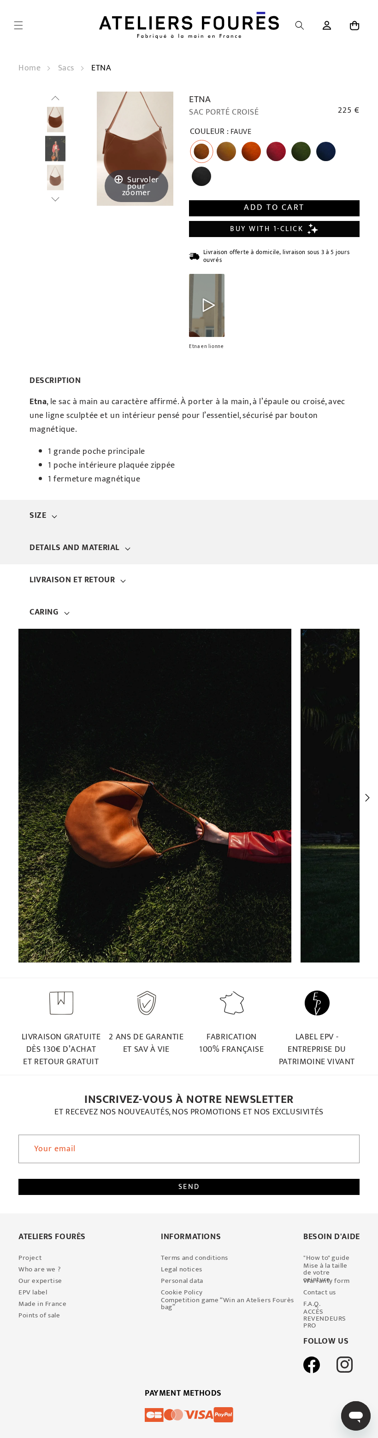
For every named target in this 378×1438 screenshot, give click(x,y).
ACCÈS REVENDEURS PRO (324, 1318)
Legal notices (181, 1269)
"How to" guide (326, 1257)
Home (30, 68)
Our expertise (40, 1280)
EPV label (32, 1292)
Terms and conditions (194, 1257)
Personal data (182, 1280)
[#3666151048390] (55, 119)
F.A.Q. (312, 1303)
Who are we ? (39, 1269)
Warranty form (326, 1280)
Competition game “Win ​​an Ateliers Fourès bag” (227, 1303)
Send (189, 1187)
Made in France (42, 1303)
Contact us (319, 1292)
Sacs (67, 68)
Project (29, 1257)
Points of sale (39, 1315)
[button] (18, 25)
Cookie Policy (182, 1292)
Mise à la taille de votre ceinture (325, 1272)
